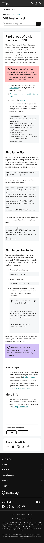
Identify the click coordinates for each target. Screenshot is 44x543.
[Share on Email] (8, 447)
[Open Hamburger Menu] (2, 3)
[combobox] (19, 24)
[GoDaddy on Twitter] (18, 507)
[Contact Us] (32, 3)
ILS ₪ (38, 502)
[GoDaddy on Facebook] (3, 507)
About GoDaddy (7, 459)
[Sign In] (36, 3)
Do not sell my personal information (22, 518)
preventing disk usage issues (20, 388)
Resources (5, 469)
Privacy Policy (21, 514)
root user (23, 100)
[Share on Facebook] (13, 447)
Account (5, 480)
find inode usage (29, 377)
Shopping (5, 485)
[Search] (38, 24)
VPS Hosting (15, 14)
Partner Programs (8, 475)
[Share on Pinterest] (28, 447)
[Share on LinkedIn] (18, 447)
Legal (12, 514)
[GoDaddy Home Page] (10, 493)
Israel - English (7, 502)
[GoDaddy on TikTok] (13, 507)
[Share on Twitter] (23, 447)
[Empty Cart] (40, 3)
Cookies (30, 514)
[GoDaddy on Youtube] (23, 507)
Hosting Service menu (20, 406)
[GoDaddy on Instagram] (8, 507)
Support (4, 464)
